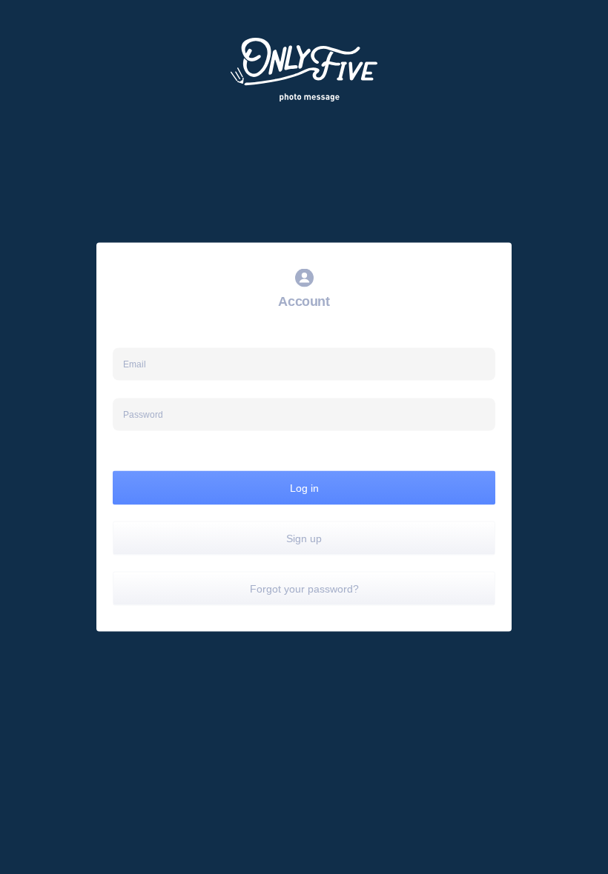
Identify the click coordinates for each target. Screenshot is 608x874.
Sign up (304, 538)
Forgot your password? (304, 589)
